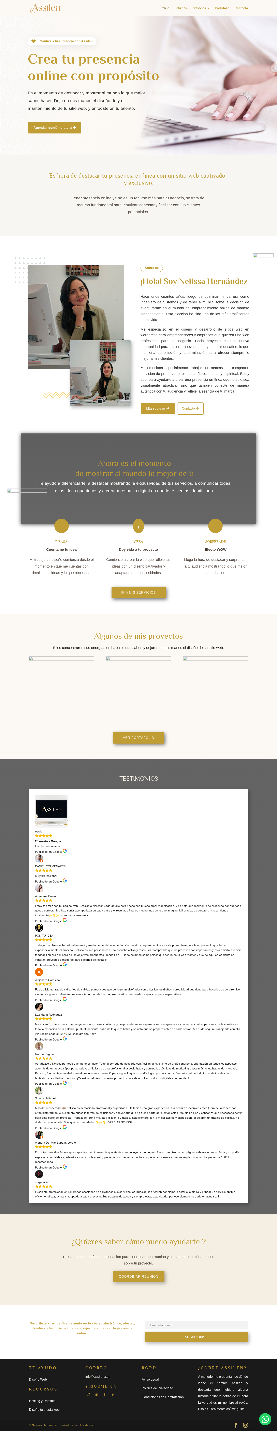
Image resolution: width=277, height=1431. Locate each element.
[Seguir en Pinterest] (113, 1394)
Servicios (199, 8)
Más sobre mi (155, 408)
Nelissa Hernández (45, 1425)
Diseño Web (38, 1379)
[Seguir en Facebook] (105, 1394)
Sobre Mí (181, 8)
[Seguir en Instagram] (88, 1394)
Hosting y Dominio (42, 1401)
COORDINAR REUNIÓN (138, 1276)
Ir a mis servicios (138, 592)
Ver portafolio (138, 738)
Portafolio (222, 8)
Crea (138, 542)
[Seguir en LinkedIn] (96, 1394)
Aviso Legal (150, 1379)
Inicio (165, 8)
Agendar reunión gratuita (52, 127)
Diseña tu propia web (44, 1409)
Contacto (241, 8)
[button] (265, 1419)
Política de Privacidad (157, 1388)
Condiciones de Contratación (163, 1397)
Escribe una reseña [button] (47, 846)
